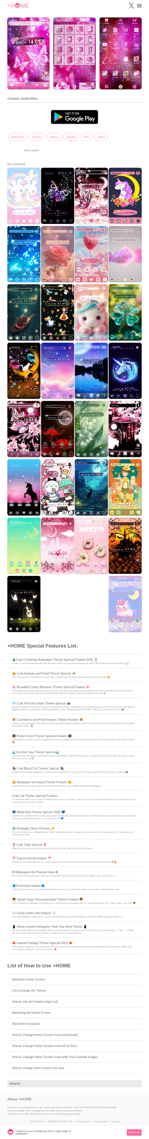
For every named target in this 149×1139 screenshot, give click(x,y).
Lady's (101, 136)
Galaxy (54, 136)
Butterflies (17, 136)
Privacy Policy (100, 1121)
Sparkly (71, 136)
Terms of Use (83, 1121)
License (115, 1121)
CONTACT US (36, 1121)
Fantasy (37, 136)
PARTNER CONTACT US (60, 1121)
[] (137, 1084)
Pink (86, 136)
